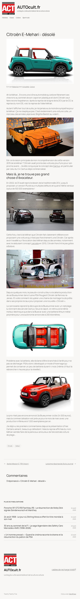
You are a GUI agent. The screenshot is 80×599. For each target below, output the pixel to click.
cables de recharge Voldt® (64, 569)
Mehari (17, 446)
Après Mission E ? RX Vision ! (18, 463)
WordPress (72, 594)
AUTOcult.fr (28, 7)
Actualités (26, 87)
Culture (32, 87)
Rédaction (15, 87)
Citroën (10, 446)
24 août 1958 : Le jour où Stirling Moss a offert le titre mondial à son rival (33, 518)
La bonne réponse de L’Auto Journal (59, 463)
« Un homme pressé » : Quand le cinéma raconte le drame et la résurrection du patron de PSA (33, 536)
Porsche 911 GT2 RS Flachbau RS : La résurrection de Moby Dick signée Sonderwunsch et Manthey (33, 509)
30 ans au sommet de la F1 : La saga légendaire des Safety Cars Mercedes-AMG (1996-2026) (33, 527)
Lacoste (35, 243)
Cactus (56, 166)
